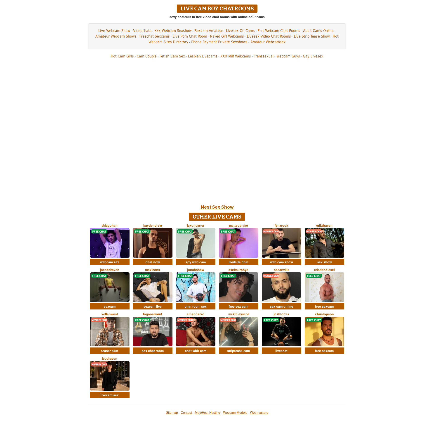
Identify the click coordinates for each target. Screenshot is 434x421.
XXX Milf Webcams (235, 56)
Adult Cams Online (318, 31)
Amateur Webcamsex (268, 42)
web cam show (281, 262)
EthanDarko (195, 314)
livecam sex (110, 395)
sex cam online (281, 306)
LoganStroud (152, 314)
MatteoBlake (238, 225)
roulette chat (238, 262)
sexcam (110, 306)
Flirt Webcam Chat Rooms (279, 31)
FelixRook (281, 225)
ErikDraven (324, 225)
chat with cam (195, 350)
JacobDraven (109, 269)
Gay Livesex (313, 56)
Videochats (142, 31)
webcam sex (109, 262)
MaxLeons (152, 269)
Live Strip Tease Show (312, 36)
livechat (281, 350)
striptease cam (238, 350)
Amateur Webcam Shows (116, 36)
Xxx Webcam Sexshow (173, 31)
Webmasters (259, 412)
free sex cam (238, 306)
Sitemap (172, 412)
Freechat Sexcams (154, 36)
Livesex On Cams (240, 31)
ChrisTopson (324, 314)
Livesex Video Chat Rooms (269, 36)
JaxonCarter (195, 225)
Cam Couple (147, 56)
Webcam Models (235, 412)
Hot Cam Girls (122, 56)
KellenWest (109, 314)
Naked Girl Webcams (227, 36)
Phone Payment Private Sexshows (219, 42)
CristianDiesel (324, 269)
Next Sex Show (217, 207)
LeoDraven (109, 358)
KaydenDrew (152, 225)
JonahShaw (195, 269)
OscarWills (281, 269)
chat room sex (196, 306)
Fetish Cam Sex (172, 56)
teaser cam (109, 350)
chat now (153, 262)
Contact (186, 412)
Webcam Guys (288, 56)
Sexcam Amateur (209, 31)
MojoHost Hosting (207, 412)
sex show (324, 262)
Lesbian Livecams (202, 56)
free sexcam (324, 306)
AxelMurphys (238, 269)
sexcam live (153, 306)
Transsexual (264, 56)
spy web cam (196, 262)
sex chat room (153, 350)
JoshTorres (281, 314)
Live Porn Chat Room (190, 36)
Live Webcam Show (114, 31)
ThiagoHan (110, 225)
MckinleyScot (238, 314)
